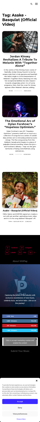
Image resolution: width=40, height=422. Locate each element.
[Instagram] (22, 248)
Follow (33, 321)
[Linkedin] (7, 253)
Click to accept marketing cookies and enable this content (20, 341)
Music (11, 91)
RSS (24, 253)
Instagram (28, 248)
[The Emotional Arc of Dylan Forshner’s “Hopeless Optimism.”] (20, 106)
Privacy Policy (21, 419)
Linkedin (13, 253)
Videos (10, 221)
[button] (37, 381)
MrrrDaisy (18, 91)
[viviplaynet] (12, 4)
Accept (20, 401)
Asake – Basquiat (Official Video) (20, 210)
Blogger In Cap (19, 221)
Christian (18, 154)
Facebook (14, 248)
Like (35, 316)
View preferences (20, 414)
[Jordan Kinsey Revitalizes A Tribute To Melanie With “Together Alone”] (20, 42)
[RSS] (20, 253)
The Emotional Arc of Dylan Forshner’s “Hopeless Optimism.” (20, 124)
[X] (30, 253)
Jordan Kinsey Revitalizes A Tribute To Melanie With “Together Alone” (20, 61)
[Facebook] (8, 248)
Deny (20, 408)
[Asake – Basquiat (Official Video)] (20, 190)
